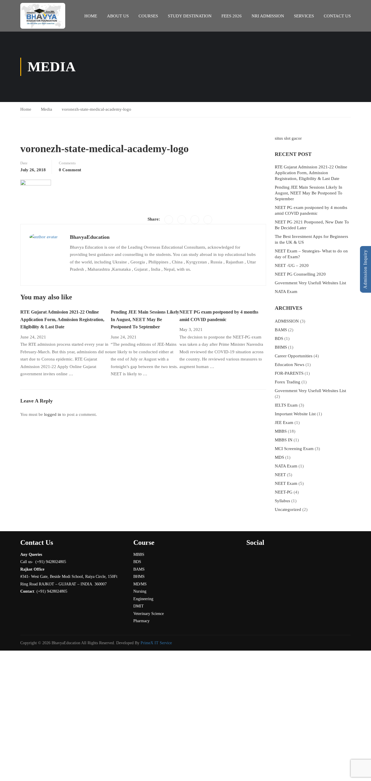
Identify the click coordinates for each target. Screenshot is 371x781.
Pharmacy (141, 621)
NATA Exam (286, 291)
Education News (289, 364)
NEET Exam (286, 483)
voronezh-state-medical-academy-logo (96, 109)
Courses (148, 16)
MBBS (281, 431)
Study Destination (190, 16)
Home (90, 16)
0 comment (70, 170)
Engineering (143, 599)
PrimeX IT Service (156, 643)
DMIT (138, 606)
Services (304, 16)
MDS (279, 457)
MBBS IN (283, 440)
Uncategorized (288, 509)
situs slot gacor (288, 138)
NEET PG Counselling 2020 (300, 274)
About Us (118, 16)
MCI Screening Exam (294, 448)
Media (46, 109)
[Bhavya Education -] (42, 16)
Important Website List (295, 414)
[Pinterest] (194, 219)
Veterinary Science (148, 613)
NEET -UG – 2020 (292, 265)
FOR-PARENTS (289, 373)
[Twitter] (181, 219)
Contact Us (337, 16)
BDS (279, 338)
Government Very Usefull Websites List (310, 283)
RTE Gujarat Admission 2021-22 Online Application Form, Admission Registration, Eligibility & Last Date (62, 319)
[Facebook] (168, 219)
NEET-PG (283, 492)
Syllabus (282, 500)
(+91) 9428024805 (52, 591)
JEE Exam (284, 422)
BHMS (281, 347)
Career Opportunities (293, 356)
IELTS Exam (286, 405)
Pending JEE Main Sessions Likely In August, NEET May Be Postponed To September (145, 319)
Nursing (139, 591)
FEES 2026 (231, 16)
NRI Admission (268, 16)
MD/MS (140, 584)
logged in (52, 414)
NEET (280, 474)
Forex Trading (287, 382)
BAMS (281, 329)
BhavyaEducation (90, 237)
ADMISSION (287, 321)
